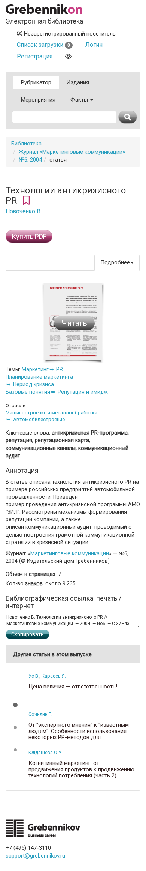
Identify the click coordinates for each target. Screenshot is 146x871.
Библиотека (26, 143)
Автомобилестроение (39, 419)
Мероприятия (38, 99)
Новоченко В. (24, 211)
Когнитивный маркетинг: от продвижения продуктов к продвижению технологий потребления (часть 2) (81, 769)
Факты (79, 99)
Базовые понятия (28, 392)
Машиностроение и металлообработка (51, 412)
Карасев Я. (54, 676)
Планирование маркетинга (39, 377)
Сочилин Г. (40, 714)
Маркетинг (35, 369)
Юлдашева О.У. (45, 752)
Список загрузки (43, 44)
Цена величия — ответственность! (72, 687)
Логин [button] (94, 44)
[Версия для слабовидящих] (68, 56)
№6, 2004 (30, 159)
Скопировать (27, 634)
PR (59, 369)
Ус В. (33, 676)
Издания (77, 82)
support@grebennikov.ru (35, 855)
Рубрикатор (36, 82)
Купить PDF (29, 236)
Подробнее (115, 262)
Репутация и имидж (83, 392)
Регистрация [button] (34, 56)
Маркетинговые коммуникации (69, 553)
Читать (74, 323)
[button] (15, 704)
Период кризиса (33, 384)
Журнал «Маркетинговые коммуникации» (72, 151)
